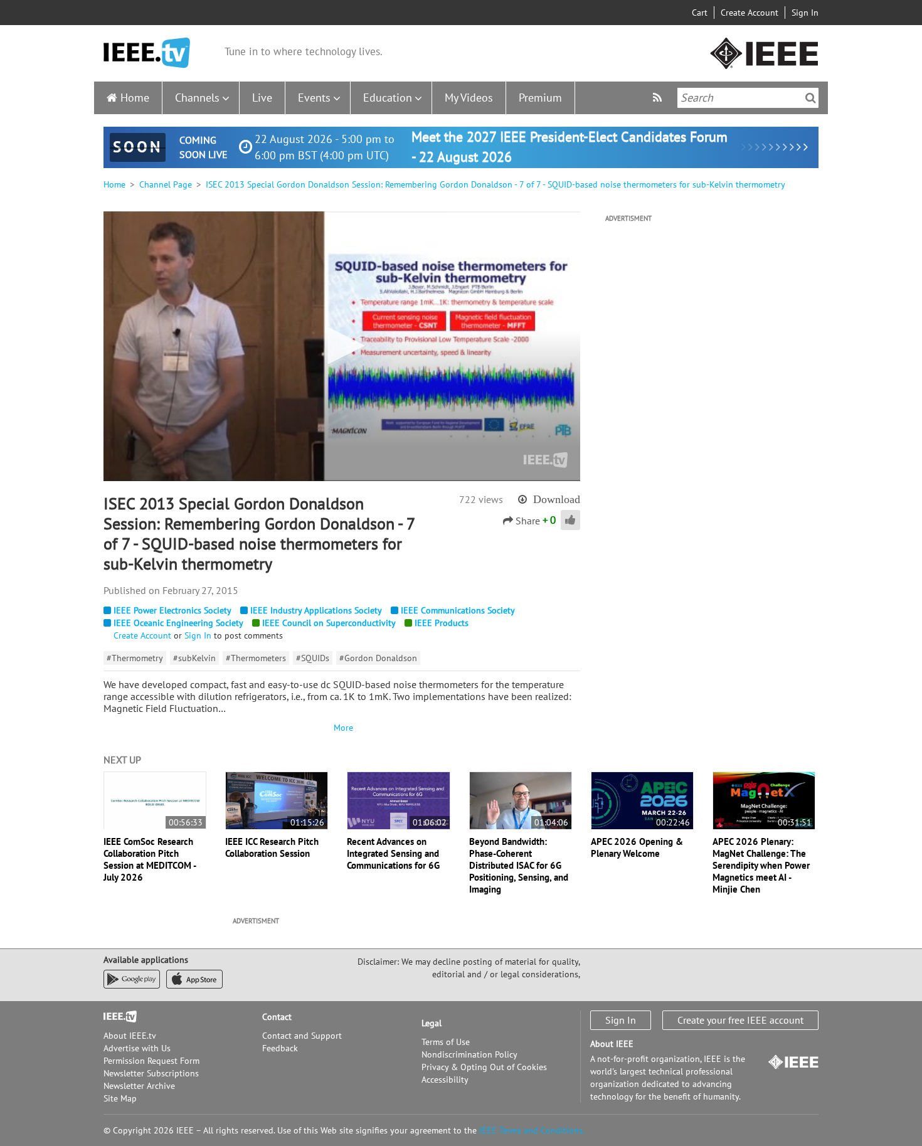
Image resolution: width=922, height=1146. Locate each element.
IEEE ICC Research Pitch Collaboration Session (272, 847)
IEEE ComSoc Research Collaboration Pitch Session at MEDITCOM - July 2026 (149, 859)
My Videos (469, 97)
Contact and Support (302, 1035)
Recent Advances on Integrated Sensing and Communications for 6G (393, 853)
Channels (197, 97)
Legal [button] (431, 1023)
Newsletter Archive (139, 1085)
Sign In (805, 12)
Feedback (280, 1048)
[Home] (146, 53)
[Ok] (811, 98)
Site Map (120, 1098)
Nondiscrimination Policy (469, 1054)
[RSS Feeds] (659, 97)
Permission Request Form (151, 1060)
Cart (699, 12)
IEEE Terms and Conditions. (532, 1130)
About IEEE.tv (129, 1035)
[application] (341, 346)
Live (262, 97)
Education (387, 97)
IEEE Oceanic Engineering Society (178, 623)
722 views (481, 499)
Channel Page (165, 184)
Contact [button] (277, 1016)
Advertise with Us (137, 1048)
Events (314, 97)
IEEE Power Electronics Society (172, 610)
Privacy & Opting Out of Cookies (484, 1067)
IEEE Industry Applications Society (316, 610)
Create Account (749, 12)
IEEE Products (442, 623)
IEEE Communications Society (458, 610)
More (342, 727)
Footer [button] (116, 1016)
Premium (540, 97)
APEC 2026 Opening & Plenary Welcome (637, 847)
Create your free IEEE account (740, 1020)
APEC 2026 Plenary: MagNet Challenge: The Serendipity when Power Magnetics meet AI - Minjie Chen (761, 865)
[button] (341, 345)
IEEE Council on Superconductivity (329, 623)
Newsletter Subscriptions (151, 1073)
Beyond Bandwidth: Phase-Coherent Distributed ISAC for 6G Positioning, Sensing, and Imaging (518, 865)
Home (134, 97)
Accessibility (445, 1079)
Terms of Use (445, 1042)
